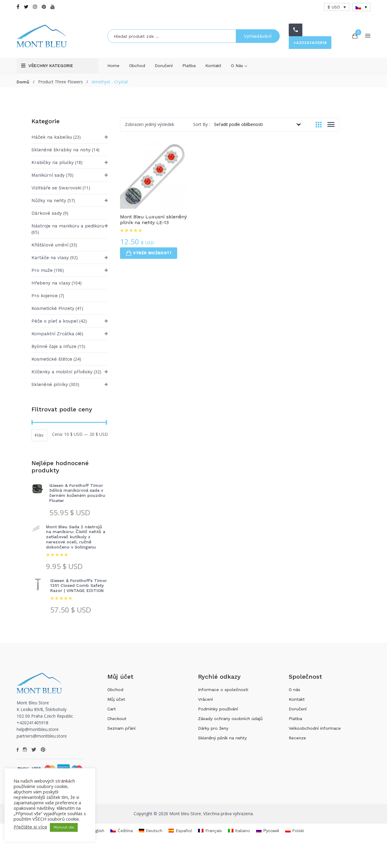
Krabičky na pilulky (52, 162)
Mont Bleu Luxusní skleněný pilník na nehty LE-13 (153, 219)
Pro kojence (44, 295)
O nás (238, 65)
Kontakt (213, 65)
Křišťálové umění (49, 245)
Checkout (116, 718)
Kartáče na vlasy (50, 257)
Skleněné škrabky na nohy (61, 150)
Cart (111, 708)
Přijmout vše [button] (64, 827)
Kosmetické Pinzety (52, 308)
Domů (23, 81)
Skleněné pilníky (49, 384)
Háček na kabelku (51, 137)
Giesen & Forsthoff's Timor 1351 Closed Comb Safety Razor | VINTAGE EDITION (78, 585)
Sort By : (201, 124)
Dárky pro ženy (213, 728)
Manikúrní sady (48, 175)
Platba (189, 65)
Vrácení (205, 699)
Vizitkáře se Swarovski (56, 188)
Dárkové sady (46, 213)
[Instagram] (35, 7)
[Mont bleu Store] (57, 36)
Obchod (137, 65)
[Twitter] (26, 7)
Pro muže (42, 270)
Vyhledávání (258, 36)
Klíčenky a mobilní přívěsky (62, 372)
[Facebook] (18, 7)
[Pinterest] (44, 7)
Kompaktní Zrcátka (52, 333)
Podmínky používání (218, 708)
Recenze (297, 737)
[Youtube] (52, 7)
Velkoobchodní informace (315, 728)
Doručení (164, 65)
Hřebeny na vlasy (50, 283)
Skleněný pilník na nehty (222, 737)
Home (113, 65)
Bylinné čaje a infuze (53, 346)
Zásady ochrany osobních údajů (230, 718)
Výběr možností (152, 253)
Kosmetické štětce (51, 359)
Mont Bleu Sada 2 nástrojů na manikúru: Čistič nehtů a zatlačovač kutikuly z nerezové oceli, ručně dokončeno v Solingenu (75, 536)
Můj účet (116, 699)
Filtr (39, 435)
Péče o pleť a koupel (54, 321)
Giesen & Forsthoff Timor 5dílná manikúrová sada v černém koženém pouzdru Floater (77, 493)
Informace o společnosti (223, 689)
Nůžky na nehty (48, 200)
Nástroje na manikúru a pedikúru (67, 226)
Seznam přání (121, 728)
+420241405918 (310, 42)
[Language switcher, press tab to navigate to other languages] (361, 7)
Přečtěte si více (30, 827)
